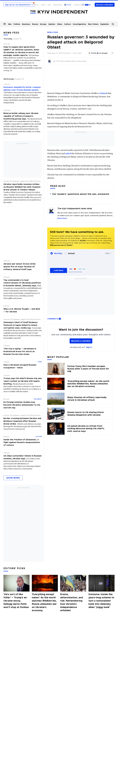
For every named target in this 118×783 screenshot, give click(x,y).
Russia (35, 24)
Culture (67, 24)
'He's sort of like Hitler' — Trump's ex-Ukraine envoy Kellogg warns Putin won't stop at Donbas (16, 600)
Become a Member (104, 5)
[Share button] (112, 53)
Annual (71, 253)
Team (43, 5)
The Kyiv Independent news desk (71, 61)
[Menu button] (4, 24)
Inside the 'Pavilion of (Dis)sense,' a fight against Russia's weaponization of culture (21, 442)
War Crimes (93, 24)
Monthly (58, 253)
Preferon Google (99, 53)
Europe (43, 24)
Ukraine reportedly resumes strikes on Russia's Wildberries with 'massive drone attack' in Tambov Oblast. (21, 187)
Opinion (51, 24)
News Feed (52, 32)
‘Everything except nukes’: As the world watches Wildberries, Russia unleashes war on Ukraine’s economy (44, 602)
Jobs (49, 5)
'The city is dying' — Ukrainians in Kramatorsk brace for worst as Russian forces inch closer (19, 351)
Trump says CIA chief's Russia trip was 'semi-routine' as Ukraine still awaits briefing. (22, 381)
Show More (13, 478)
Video (59, 24)
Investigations (79, 24)
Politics (17, 24)
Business (26, 24)
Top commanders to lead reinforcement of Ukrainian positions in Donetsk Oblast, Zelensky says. (22, 283)
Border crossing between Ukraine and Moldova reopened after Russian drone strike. (22, 421)
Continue (58, 270)
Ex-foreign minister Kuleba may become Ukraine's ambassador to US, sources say (21, 405)
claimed (103, 93)
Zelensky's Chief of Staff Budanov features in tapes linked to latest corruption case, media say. (20, 325)
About (36, 5)
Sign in (89, 347)
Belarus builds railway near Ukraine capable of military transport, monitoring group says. (20, 116)
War (10, 24)
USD (107, 253)
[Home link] (59, 12)
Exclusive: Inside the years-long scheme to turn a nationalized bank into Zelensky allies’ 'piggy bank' (101, 600)
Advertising (57, 5)
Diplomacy (38, 399)
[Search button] (113, 24)
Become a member (81, 341)
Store (69, 5)
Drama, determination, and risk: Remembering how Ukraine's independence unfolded (71, 602)
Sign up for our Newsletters (19, 5)
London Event (79, 5)
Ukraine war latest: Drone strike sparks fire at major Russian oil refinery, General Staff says (19, 266)
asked (68, 153)
